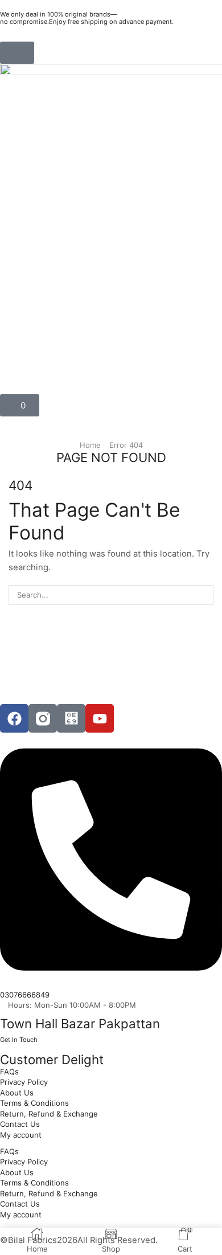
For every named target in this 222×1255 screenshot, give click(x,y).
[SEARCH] (203, 594)
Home (90, 444)
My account (21, 1134)
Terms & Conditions (34, 1102)
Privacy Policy (24, 1081)
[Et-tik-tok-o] (71, 718)
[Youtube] (99, 718)
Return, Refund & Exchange (49, 1113)
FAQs (9, 1071)
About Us (17, 1092)
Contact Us (20, 1124)
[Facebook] (14, 718)
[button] (17, 53)
